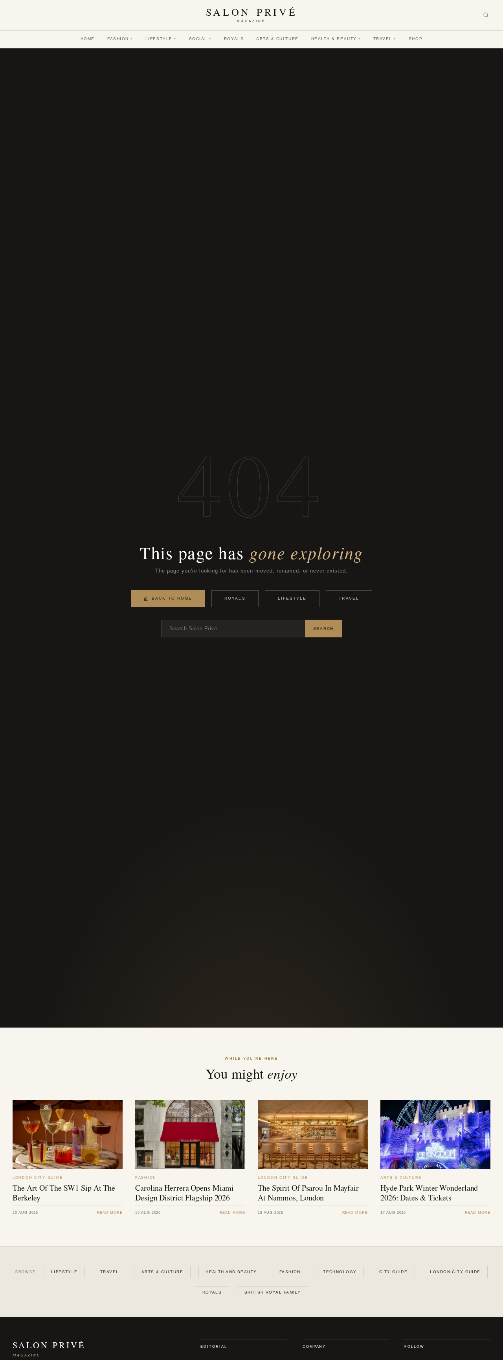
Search (323, 628)
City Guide (393, 1272)
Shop (415, 39)
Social (200, 39)
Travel (384, 39)
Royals (234, 39)
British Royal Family (272, 1292)
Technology (339, 1272)
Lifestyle (160, 39)
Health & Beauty (336, 39)
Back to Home (172, 598)
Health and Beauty (231, 1272)
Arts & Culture (277, 39)
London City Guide (455, 1272)
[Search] (485, 15)
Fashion (120, 39)
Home (88, 39)
